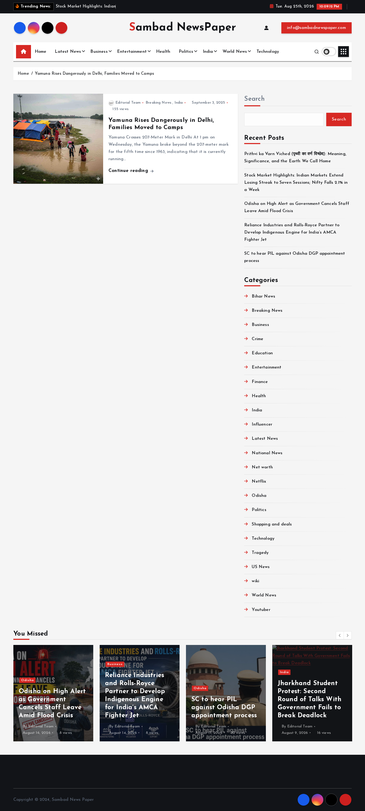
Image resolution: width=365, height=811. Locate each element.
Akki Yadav (306, 726)
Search (254, 99)
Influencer (262, 425)
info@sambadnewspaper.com (316, 28)
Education (262, 353)
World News (235, 52)
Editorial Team (128, 103)
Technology (268, 52)
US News (261, 567)
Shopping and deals (272, 524)
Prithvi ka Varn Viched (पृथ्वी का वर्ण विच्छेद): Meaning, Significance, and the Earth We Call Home (321, 699)
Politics (186, 52)
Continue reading (129, 170)
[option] (63, 693)
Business (98, 52)
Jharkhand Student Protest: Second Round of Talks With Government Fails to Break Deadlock (233, 699)
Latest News (68, 52)
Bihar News (263, 296)
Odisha (259, 496)
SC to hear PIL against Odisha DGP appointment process (147, 707)
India (208, 52)
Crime (257, 339)
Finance (260, 382)
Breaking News (158, 103)
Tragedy (260, 553)
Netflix (259, 481)
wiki (255, 581)
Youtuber (261, 610)
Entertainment (132, 52)
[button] (340, 635)
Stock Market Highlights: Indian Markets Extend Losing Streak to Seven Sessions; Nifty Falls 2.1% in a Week (296, 182)
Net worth (262, 467)
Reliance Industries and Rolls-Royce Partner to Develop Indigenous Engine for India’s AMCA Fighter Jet (291, 232)
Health (163, 52)
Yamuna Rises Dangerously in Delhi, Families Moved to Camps (94, 74)
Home (40, 52)
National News (267, 453)
